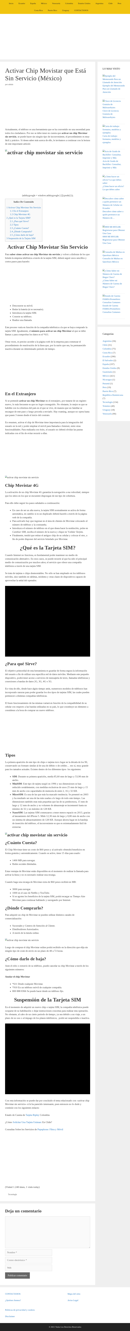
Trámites (106, 406)
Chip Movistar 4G (20, 214)
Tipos (14, 224)
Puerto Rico (52, 10)
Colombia (69, 3)
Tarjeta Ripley (32, 1115)
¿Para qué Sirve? (19, 221)
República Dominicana (113, 395)
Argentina (99, 3)
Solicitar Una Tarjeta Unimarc (27, 1122)
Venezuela (56, 3)
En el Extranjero (19, 211)
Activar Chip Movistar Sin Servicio (23, 207)
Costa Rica (38, 10)
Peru (119, 3)
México (44, 3)
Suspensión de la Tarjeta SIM (20, 238)
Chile (110, 3)
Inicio (11, 3)
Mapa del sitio (74, 1294)
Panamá (106, 383)
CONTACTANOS (81, 10)
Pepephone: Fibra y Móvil (50, 1129)
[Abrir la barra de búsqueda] (94, 10)
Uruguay (65, 10)
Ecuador (22, 3)
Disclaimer (10, 1316)
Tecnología (12, 1194)
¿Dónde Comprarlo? (21, 231)
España (33, 3)
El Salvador (108, 360)
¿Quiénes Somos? (13, 1300)
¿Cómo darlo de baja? (22, 235)
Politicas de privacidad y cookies (20, 1310)
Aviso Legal (73, 1300)
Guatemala (107, 372)
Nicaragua (107, 379)
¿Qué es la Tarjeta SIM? (18, 218)
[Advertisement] (65, 36)
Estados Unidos (84, 3)
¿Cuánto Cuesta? (19, 228)
